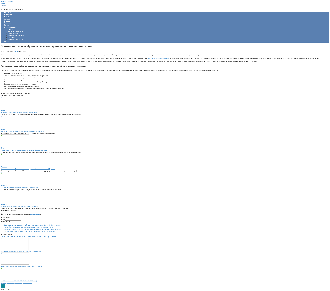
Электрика (7, 23)
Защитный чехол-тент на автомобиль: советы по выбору (19, 281)
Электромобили (13, 33)
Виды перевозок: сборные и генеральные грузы (16, 283)
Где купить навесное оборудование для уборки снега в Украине (21, 266)
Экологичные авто (10, 27)
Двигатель (7, 12)
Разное (6, 41)
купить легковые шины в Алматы (158, 58)
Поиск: (3, 219)
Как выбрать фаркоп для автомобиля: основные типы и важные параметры (28, 227)
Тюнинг (6, 25)
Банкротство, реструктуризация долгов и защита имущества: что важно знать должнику (32, 229)
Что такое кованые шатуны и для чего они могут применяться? (21, 251)
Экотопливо (11, 37)
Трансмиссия (8, 15)
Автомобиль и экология (15, 39)
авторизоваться (35, 214)
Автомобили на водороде (16, 35)
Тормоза (7, 17)
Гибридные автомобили (15, 31)
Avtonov (3, 6)
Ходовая (7, 19)
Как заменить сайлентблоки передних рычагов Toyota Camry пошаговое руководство (28, 237)
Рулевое (7, 21)
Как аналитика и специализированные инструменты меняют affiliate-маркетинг (29, 231)
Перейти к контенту (7, 1)
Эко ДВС (10, 29)
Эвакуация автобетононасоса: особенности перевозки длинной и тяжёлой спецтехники (32, 225)
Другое (15, 51)
